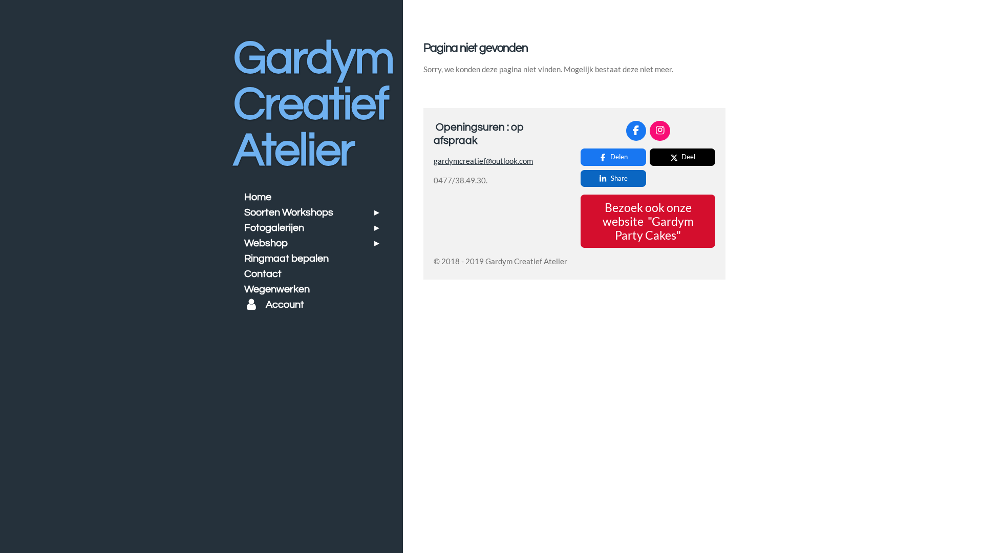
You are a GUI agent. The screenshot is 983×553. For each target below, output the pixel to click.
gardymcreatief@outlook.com (483, 160)
